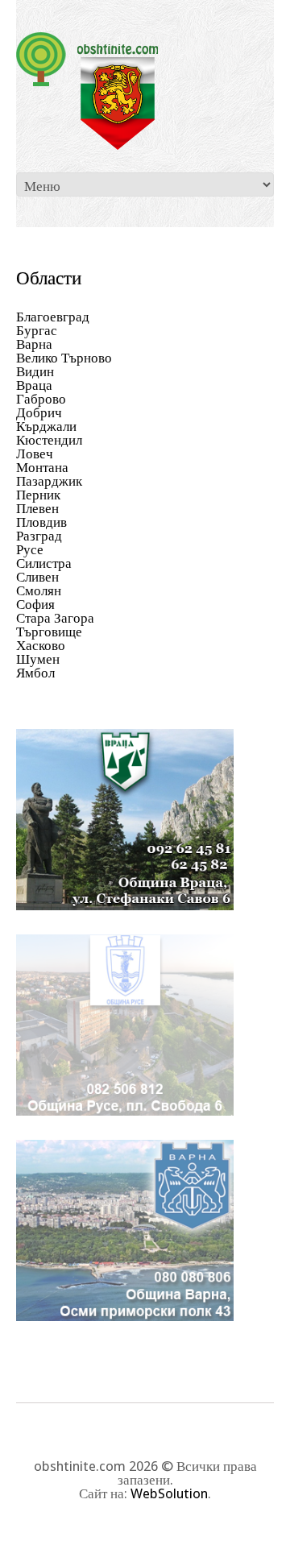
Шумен (38, 659)
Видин (35, 371)
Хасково (40, 645)
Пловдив (41, 522)
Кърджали (46, 426)
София (35, 604)
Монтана (42, 467)
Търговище (49, 631)
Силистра (44, 563)
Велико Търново (64, 358)
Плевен (37, 508)
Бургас (36, 330)
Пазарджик (49, 481)
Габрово (41, 399)
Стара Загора (55, 618)
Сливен (37, 577)
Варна (34, 344)
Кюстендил (49, 440)
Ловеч (34, 453)
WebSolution (169, 1493)
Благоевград (52, 317)
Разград (39, 536)
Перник (38, 495)
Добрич (39, 412)
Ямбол (35, 673)
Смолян (38, 590)
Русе (30, 549)
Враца (34, 385)
